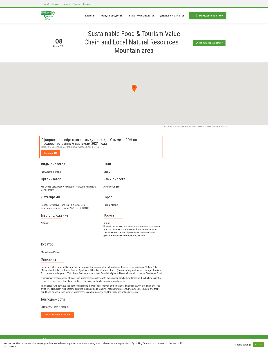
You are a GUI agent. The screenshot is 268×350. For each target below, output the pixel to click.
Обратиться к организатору (209, 43)
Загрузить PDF (50, 153)
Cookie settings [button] (243, 344)
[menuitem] (90, 16)
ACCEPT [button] (258, 344)
